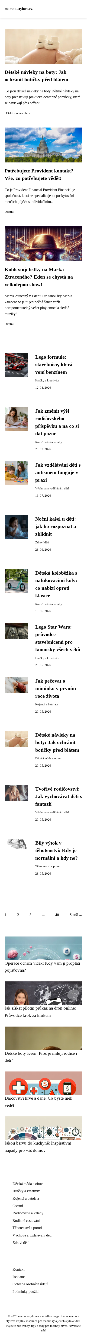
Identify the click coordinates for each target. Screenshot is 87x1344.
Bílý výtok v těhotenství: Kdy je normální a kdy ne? (56, 850)
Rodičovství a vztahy (48, 442)
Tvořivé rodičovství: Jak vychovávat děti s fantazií (58, 796)
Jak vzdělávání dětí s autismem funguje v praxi (58, 472)
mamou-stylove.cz (18, 9)
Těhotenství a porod (48, 866)
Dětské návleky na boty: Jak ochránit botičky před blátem (57, 742)
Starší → (76, 915)
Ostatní (9, 211)
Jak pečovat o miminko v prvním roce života (55, 688)
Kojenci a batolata (46, 704)
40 (57, 915)
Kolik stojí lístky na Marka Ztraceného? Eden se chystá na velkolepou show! (39, 277)
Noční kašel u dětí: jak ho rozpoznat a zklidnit (55, 526)
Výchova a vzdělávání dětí (52, 488)
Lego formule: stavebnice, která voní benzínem (53, 364)
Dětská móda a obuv (17, 113)
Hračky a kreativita (47, 380)
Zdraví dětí (42, 542)
